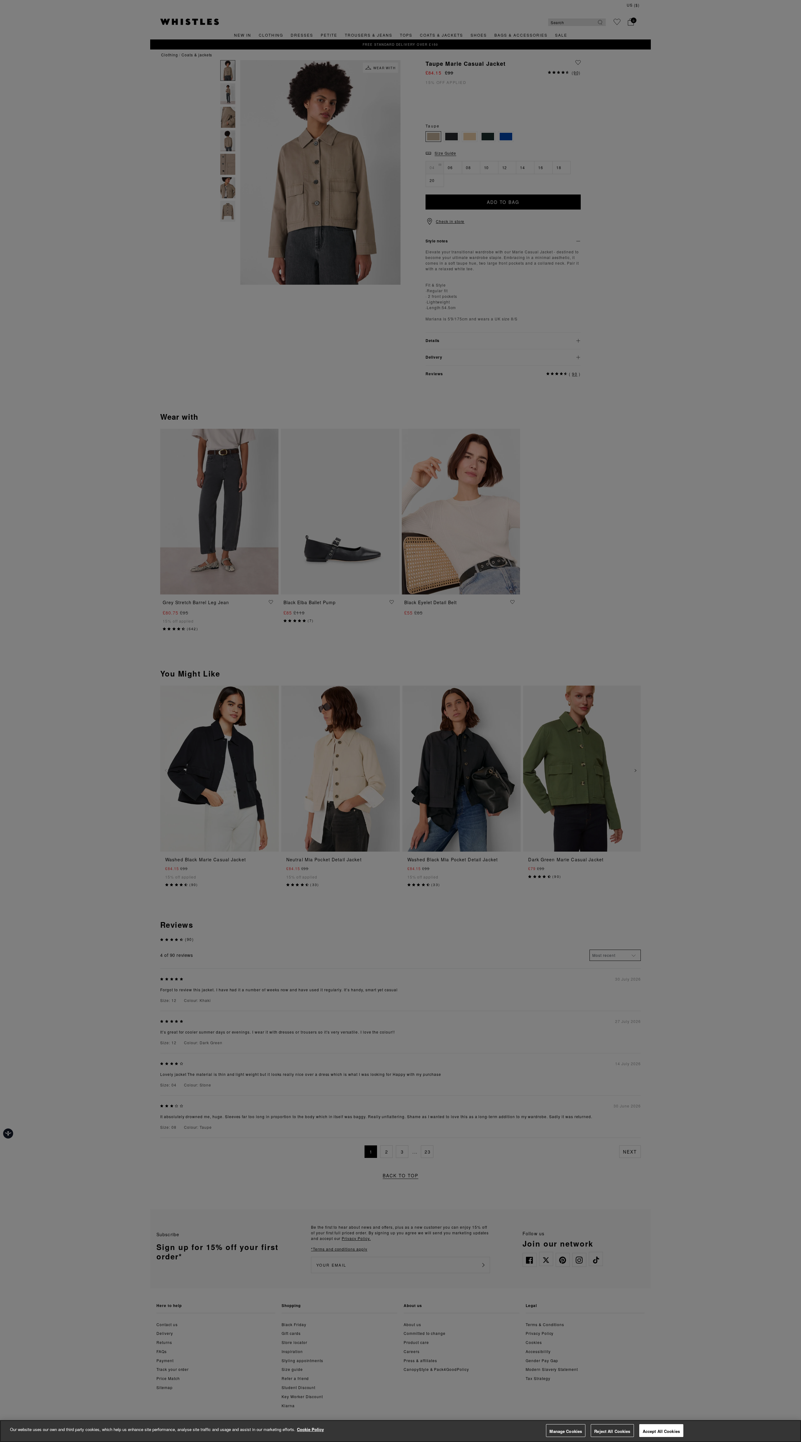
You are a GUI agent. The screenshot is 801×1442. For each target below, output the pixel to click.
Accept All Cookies (661, 1431)
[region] (400, 1431)
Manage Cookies (565, 1431)
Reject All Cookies (612, 1431)
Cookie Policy (310, 1429)
